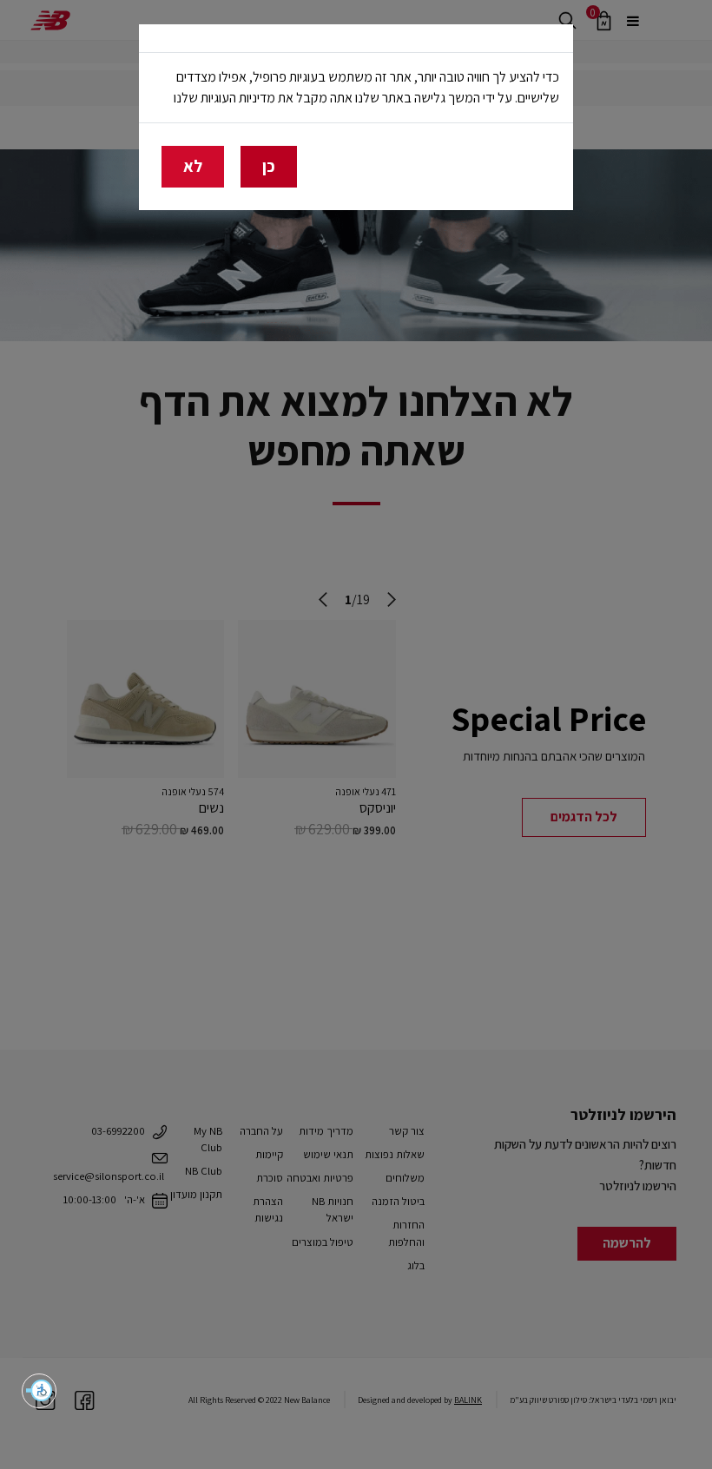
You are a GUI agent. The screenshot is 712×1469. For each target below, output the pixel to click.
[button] (39, 1390)
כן (268, 166)
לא (192, 166)
